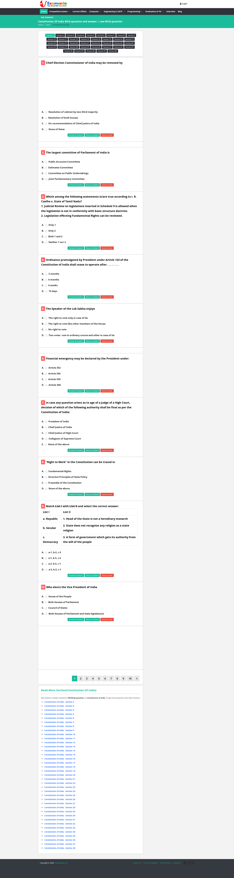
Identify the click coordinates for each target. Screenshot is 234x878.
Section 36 (91, 51)
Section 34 (68, 51)
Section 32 (118, 47)
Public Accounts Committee (64, 161)
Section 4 (80, 35)
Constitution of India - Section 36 (59, 840)
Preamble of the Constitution (65, 482)
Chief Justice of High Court (63, 432)
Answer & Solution (76, 135)
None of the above (58, 444)
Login (184, 3)
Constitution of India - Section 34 (59, 831)
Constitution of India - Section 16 (59, 758)
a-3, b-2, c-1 (55, 569)
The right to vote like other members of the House (76, 323)
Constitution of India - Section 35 (59, 836)
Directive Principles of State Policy (67, 476)
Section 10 (52, 39)
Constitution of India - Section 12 (59, 742)
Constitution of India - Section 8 (59, 726)
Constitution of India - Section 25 (59, 795)
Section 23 (107, 43)
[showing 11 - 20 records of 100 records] (136, 678)
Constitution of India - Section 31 (59, 819)
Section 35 (79, 51)
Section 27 (63, 47)
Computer (94, 11)
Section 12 (74, 39)
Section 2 (60, 35)
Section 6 (100, 35)
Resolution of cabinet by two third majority (73, 111)
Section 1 (50, 35)
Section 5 (90, 35)
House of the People (59, 596)
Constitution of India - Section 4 (59, 710)
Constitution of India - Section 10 (59, 734)
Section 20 (74, 43)
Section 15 (107, 39)
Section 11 (63, 39)
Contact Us (177, 863)
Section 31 (107, 47)
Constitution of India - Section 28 (59, 807)
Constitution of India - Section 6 (59, 718)
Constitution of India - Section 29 (59, 811)
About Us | (138, 863)
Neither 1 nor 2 (57, 242)
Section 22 (96, 43)
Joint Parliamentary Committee (66, 178)
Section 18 (52, 43)
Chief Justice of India (60, 427)
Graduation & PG (153, 11)
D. (43, 129)
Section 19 (63, 43)
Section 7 (111, 35)
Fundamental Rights (59, 471)
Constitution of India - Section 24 (59, 791)
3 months (53, 273)
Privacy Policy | (165, 863)
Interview (170, 11)
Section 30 (96, 47)
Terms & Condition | (151, 863)
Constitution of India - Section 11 (59, 738)
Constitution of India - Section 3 (59, 706)
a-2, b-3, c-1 (54, 563)
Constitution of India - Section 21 (59, 779)
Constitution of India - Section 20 (59, 775)
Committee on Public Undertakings (68, 173)
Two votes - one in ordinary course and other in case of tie (81, 335)
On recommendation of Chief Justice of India (73, 123)
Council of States (57, 607)
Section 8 (121, 35)
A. (43, 111)
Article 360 (55, 384)
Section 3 (70, 35)
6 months (53, 279)
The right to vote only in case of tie (68, 317)
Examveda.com (60, 863)
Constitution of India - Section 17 (59, 762)
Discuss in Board (92, 135)
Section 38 (113, 51)
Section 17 (129, 39)
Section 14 (96, 39)
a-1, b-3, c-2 (54, 558)
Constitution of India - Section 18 (59, 767)
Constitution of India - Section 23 (59, 787)
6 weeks (53, 285)
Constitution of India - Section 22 (59, 783)
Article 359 (54, 379)
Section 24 (118, 43)
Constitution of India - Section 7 (59, 722)
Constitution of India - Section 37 (59, 844)
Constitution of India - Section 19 (59, 771)
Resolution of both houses (63, 117)
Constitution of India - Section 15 (59, 754)
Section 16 (118, 39)
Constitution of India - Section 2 (59, 702)
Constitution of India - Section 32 (59, 823)
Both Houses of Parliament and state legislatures (76, 613)
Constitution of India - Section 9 (59, 730)
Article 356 (54, 373)
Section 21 (85, 43)
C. (43, 123)
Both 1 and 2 (55, 236)
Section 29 (85, 47)
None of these (57, 129)
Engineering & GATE (113, 11)
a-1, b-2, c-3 (54, 552)
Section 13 (85, 39)
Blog (180, 11)
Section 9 (131, 35)
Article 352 (54, 367)
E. (43, 444)
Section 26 (52, 47)
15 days (53, 291)
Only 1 (52, 224)
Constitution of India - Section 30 (59, 815)
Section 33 (129, 47)
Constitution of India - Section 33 (59, 827)
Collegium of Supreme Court (65, 438)
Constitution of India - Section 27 (59, 803)
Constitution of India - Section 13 (59, 746)
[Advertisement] (92, 89)
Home (44, 11)
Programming (133, 11)
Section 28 (74, 47)
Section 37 (102, 51)
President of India (58, 421)
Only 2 (52, 230)
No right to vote (57, 329)
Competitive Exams (58, 11)
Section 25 (129, 43)
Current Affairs (80, 11)
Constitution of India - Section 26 (59, 799)
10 (130, 678)
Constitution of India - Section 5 (59, 714)
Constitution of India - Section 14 (59, 750)
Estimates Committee (60, 167)
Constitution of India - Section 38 (59, 848)
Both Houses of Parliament (63, 602)
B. (43, 117)
